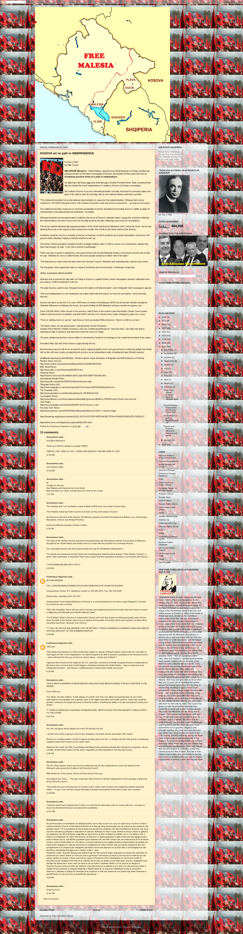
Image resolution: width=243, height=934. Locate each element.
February (168, 387)
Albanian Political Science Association (167, 457)
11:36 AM (50, 455)
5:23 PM (50, 568)
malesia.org (164, 520)
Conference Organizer (56, 577)
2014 (164, 321)
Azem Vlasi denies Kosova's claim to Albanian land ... (171, 396)
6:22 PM (50, 716)
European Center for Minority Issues (168, 489)
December (169, 350)
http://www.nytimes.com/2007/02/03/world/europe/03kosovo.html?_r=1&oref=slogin (78, 411)
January (168, 440)
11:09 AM (50, 793)
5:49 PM (50, 634)
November (169, 354)
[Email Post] (87, 426)
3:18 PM (50, 878)
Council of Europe (167, 470)
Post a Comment (51, 899)
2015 (164, 317)
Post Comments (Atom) (62, 916)
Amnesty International (168, 461)
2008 (164, 343)
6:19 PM (50, 671)
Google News (165, 497)
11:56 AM (50, 471)
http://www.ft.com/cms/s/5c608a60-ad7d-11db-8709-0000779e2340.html (73, 375)
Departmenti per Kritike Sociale (166, 484)
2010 (164, 336)
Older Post (146, 910)
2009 (164, 339)
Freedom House (166, 494)
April (166, 380)
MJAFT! (162, 530)
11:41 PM (50, 893)
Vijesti (161, 559)
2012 (164, 328)
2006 (164, 445)
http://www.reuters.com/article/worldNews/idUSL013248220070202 (70, 364)
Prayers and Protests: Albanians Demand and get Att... (170, 431)
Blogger (137, 927)
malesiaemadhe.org (167, 523)
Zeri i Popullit (164, 562)
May (166, 376)
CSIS (161, 479)
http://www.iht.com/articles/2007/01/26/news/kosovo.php (66, 381)
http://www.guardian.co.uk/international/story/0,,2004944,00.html (69, 393)
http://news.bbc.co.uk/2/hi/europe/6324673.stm (61, 370)
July (166, 368)
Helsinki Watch (165, 501)
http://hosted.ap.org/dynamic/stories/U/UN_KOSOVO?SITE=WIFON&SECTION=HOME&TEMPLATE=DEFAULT (92, 416)
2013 (164, 324)
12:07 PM (50, 811)
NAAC (161, 533)
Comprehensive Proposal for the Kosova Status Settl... (171, 408)
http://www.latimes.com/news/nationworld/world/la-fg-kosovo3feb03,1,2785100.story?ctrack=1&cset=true (88, 399)
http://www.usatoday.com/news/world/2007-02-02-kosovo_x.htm (69, 405)
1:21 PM (50, 494)
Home (97, 910)
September (169, 361)
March (167, 383)
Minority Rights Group (168, 526)
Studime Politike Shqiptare (166, 543)
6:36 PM (50, 753)
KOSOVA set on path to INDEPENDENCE (171, 419)
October (168, 357)
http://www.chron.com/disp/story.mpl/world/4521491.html (66, 422)
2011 (164, 332)
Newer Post (47, 910)
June (166, 372)
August (167, 365)
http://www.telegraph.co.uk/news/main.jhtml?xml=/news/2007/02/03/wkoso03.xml (77, 387)
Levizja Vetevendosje (168, 516)
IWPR (161, 513)
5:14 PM (50, 529)
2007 (164, 347)
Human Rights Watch (168, 504)
